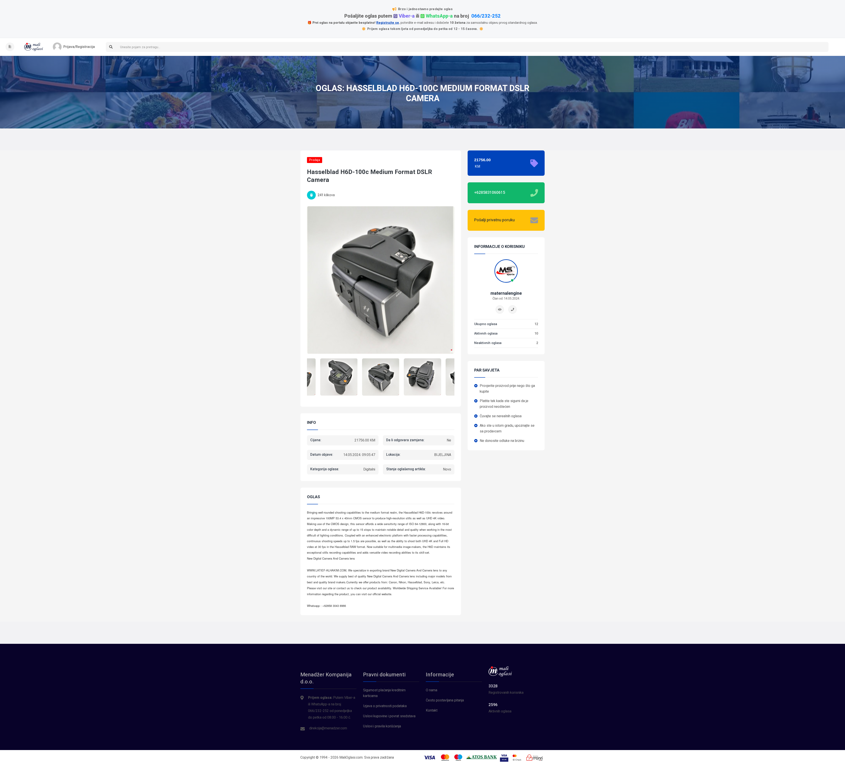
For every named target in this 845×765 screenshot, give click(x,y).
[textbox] (472, 47)
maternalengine (506, 293)
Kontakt (431, 710)
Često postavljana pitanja (445, 700)
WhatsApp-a (439, 16)
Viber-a (407, 16)
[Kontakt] (512, 309)
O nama (431, 690)
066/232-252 (486, 16)
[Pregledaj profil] (500, 309)
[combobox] (472, 47)
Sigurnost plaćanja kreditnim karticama (384, 693)
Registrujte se (387, 22)
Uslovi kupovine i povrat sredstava (389, 716)
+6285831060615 (489, 193)
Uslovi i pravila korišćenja (382, 726)
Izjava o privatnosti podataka (385, 706)
